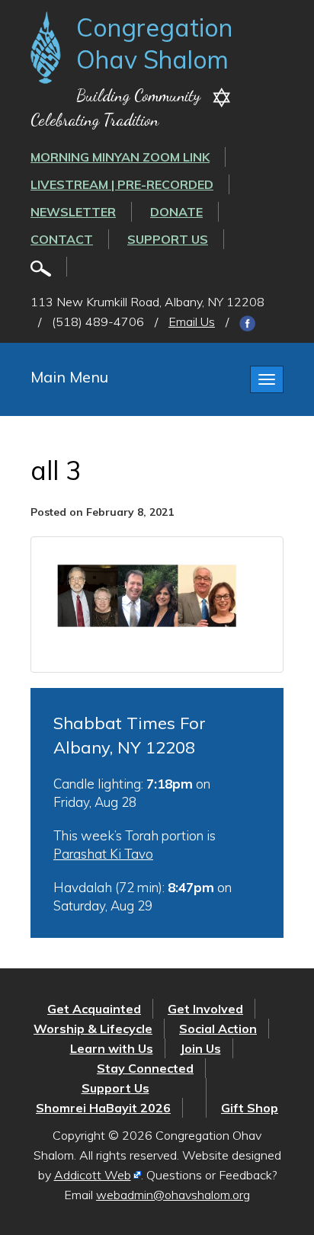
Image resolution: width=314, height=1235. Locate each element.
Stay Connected (145, 1068)
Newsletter (73, 211)
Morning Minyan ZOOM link (120, 157)
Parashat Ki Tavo (103, 854)
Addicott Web (92, 1174)
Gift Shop (249, 1107)
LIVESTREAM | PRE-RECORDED (121, 184)
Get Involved (205, 1008)
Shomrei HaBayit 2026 (103, 1107)
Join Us (200, 1048)
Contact (61, 239)
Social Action (218, 1028)
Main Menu (69, 376)
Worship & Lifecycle (93, 1028)
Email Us (191, 321)
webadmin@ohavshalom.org (173, 1194)
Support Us (167, 239)
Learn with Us (111, 1048)
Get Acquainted (94, 1008)
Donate (176, 211)
